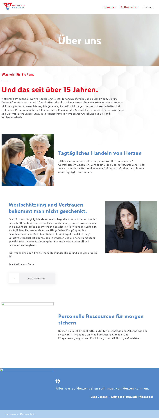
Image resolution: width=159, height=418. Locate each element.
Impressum (11, 414)
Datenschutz (28, 414)
